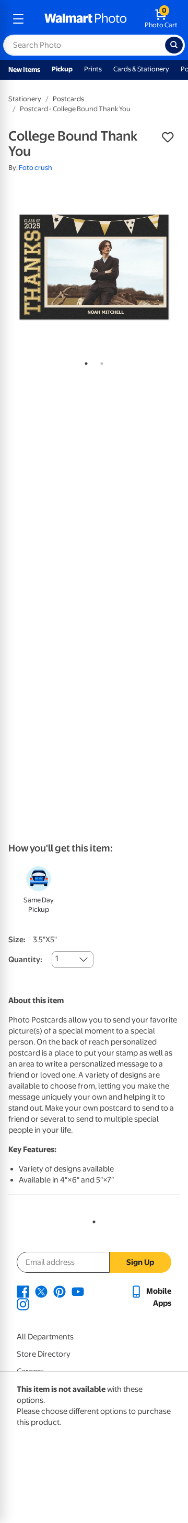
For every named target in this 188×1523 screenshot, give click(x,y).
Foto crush (35, 168)
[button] (168, 137)
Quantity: (25, 959)
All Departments (45, 1336)
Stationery (24, 99)
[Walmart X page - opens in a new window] (41, 1291)
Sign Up (140, 1262)
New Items (24, 69)
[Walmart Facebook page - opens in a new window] (23, 1291)
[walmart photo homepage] (85, 19)
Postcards (68, 99)
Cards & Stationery (141, 69)
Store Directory (43, 1354)
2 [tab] (100, 361)
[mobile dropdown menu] (18, 19)
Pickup (62, 69)
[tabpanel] (94, 267)
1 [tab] (84, 361)
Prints (93, 69)
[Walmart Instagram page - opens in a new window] (23, 1303)
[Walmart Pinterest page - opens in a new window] (59, 1291)
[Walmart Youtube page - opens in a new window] (78, 1291)
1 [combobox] (56, 958)
